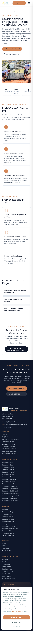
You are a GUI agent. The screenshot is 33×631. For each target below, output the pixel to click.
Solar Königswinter (7, 571)
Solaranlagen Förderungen (10, 528)
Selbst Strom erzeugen (9, 451)
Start (4, 11)
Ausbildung (5, 548)
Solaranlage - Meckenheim (10, 500)
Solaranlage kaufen (8, 516)
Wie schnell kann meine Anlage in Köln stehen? (16, 291)
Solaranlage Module (8, 519)
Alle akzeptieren (16, 617)
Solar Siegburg (6, 566)
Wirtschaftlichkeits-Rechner (10, 439)
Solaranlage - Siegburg (9, 479)
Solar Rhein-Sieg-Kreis (8, 578)
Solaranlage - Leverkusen (9, 484)
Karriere (4, 545)
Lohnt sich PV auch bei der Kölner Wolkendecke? (16, 309)
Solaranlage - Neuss (8, 467)
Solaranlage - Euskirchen (9, 498)
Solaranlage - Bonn (7, 465)
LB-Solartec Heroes (8, 441)
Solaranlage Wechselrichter (10, 531)
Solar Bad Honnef (7, 569)
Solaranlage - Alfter (8, 469)
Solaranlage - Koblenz (8, 474)
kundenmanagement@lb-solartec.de (15, 424)
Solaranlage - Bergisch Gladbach (11, 496)
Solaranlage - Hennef (8, 472)
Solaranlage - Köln (7, 462)
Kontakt (4, 543)
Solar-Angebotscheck (8, 533)
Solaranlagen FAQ (7, 512)
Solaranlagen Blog (7, 514)
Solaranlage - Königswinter (10, 488)
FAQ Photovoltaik (7, 437)
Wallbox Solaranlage (8, 521)
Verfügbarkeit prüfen (11, 49)
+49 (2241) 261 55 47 (13, 54)
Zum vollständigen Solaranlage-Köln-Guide (15, 349)
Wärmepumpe (6, 524)
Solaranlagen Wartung (8, 446)
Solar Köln (5, 559)
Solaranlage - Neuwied (8, 477)
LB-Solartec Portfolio (8, 444)
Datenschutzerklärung (17, 611)
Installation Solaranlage (9, 449)
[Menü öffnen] (29, 3)
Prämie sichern (6, 550)
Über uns (4, 434)
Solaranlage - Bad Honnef (9, 486)
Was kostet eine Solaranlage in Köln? (16, 300)
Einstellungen (16, 626)
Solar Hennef (6, 564)
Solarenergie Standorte (9, 453)
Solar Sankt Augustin (8, 574)
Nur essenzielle (16, 622)
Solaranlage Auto (7, 509)
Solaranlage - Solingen (8, 481)
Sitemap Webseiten (8, 535)
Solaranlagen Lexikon (8, 526)
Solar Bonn (5, 562)
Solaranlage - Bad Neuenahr (10, 491)
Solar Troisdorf (6, 576)
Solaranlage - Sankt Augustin (10, 493)
